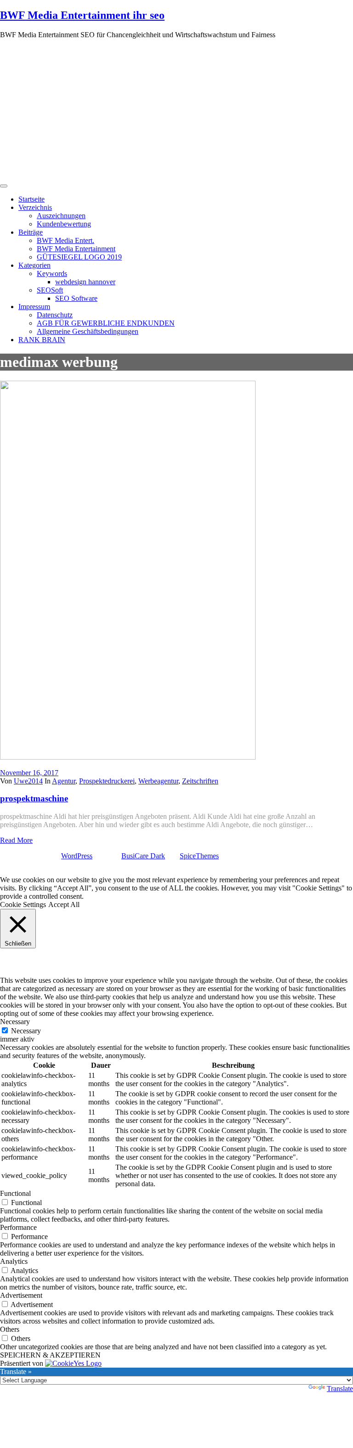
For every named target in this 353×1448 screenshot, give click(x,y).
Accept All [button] (64, 904)
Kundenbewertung (64, 224)
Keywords (52, 273)
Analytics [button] (14, 1261)
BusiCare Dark (143, 856)
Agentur (63, 781)
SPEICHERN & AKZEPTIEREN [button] (50, 1355)
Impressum (34, 306)
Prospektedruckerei (107, 781)
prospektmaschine (34, 798)
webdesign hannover (85, 282)
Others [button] (9, 1329)
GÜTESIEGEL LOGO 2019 (79, 257)
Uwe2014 (28, 781)
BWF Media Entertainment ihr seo (82, 15)
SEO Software (76, 298)
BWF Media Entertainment (76, 249)
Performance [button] (18, 1227)
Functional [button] (15, 1193)
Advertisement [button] (21, 1295)
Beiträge (30, 232)
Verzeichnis (35, 207)
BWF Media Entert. (65, 240)
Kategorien (34, 265)
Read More (16, 840)
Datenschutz (55, 315)
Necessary (26, 1031)
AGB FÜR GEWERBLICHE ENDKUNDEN (106, 323)
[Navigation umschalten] (3, 186)
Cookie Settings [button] (23, 904)
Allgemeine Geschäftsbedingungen (87, 331)
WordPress (76, 856)
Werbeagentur (158, 781)
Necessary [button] (15, 1021)
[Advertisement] (176, 110)
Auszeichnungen (61, 216)
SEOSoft (50, 290)
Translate (340, 1388)
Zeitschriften (200, 781)
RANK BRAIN (41, 340)
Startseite (31, 199)
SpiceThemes (199, 856)
